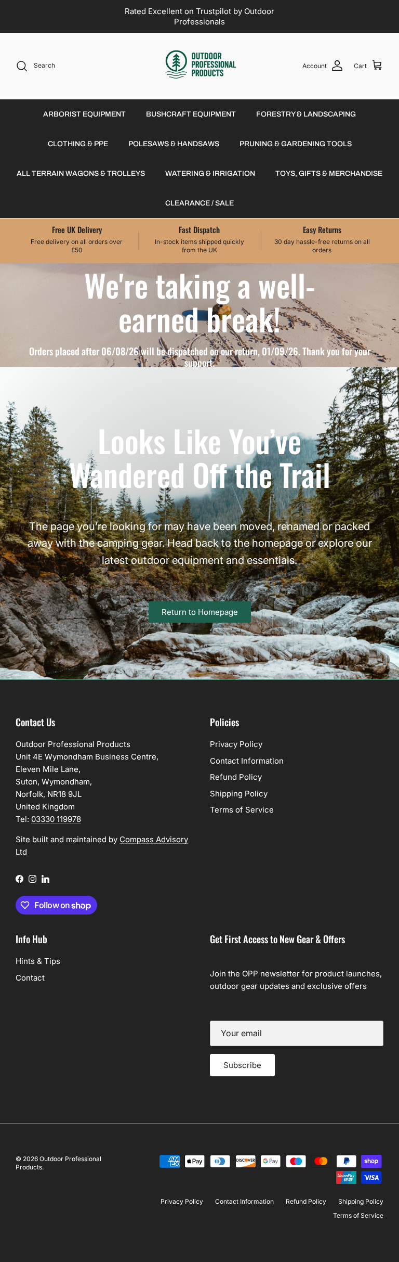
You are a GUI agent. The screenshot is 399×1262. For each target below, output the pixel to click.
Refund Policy (236, 777)
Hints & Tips (38, 961)
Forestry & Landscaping (306, 114)
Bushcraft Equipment (191, 114)
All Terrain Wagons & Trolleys (81, 173)
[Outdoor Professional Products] (199, 65)
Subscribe (242, 1065)
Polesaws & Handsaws (173, 144)
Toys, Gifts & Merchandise (328, 173)
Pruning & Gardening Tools (296, 144)
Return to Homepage (200, 612)
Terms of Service (242, 810)
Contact (30, 978)
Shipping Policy (239, 794)
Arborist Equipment (84, 114)
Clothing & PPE (78, 144)
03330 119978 (56, 819)
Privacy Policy (236, 744)
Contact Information (247, 761)
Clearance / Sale (199, 203)
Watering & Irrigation (210, 173)
